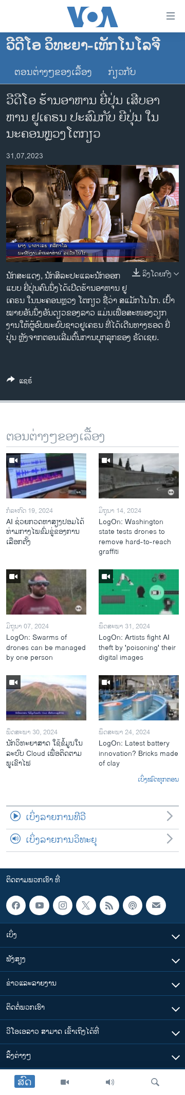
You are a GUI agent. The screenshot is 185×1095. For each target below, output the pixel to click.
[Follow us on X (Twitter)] (86, 905)
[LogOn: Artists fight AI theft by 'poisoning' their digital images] (139, 592)
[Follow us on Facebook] (16, 905)
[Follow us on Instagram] (62, 905)
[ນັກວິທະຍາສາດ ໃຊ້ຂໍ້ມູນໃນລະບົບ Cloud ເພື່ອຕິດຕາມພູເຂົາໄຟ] (46, 697)
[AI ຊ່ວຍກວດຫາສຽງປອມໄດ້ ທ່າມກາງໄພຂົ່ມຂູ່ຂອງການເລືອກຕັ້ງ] (46, 475)
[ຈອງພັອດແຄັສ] (155, 905)
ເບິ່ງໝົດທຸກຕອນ (158, 780)
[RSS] (109, 905)
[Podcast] (132, 905)
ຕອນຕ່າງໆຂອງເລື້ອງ (53, 72)
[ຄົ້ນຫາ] (155, 1082)
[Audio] (110, 1082)
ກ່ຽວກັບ (122, 72)
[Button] (19, 382)
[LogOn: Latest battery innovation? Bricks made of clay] (139, 697)
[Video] (64, 1082)
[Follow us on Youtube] (39, 905)
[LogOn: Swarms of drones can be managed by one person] (46, 592)
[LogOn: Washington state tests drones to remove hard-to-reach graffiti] (139, 475)
